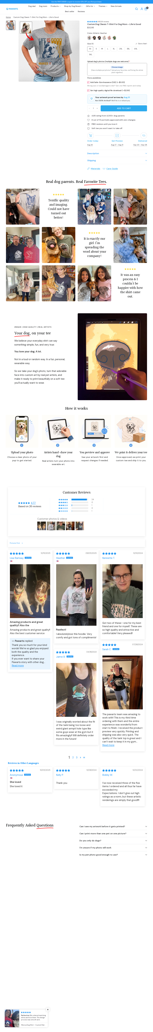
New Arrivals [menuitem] (116, 6)
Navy (99, 38)
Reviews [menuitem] (81, 11)
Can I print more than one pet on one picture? (102, 833)
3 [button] (76, 757)
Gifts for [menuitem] (89, 6)
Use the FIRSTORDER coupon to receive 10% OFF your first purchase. (76, 2)
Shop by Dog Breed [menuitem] (72, 6)
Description (93, 153)
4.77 (33, 502)
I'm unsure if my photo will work (95, 847)
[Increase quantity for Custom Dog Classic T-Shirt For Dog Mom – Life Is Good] (97, 108)
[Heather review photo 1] (76, 595)
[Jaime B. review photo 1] (76, 690)
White (104, 38)
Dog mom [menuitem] (43, 6)
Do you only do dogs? (90, 840)
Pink (109, 38)
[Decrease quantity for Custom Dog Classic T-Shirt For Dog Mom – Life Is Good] (89, 108)
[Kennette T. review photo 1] (122, 591)
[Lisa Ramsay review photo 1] (30, 591)
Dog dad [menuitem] (32, 6)
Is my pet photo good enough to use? (98, 854)
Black (94, 38)
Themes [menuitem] (101, 6)
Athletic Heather (89, 38)
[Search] (136, 9)
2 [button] (73, 757)
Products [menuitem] (55, 6)
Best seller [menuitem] (69, 11)
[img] (17, 553)
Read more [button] (18, 665)
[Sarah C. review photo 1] (122, 682)
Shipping (91, 160)
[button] (92, 22)
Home (8, 17)
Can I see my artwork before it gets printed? (102, 826)
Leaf (114, 38)
